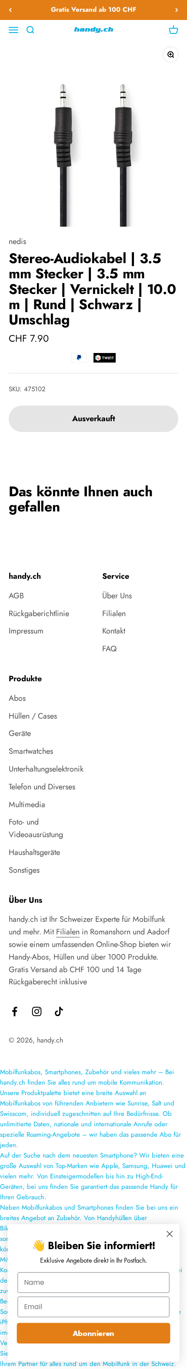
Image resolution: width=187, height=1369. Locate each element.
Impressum (26, 631)
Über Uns (117, 595)
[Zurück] (10, 10)
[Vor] (176, 10)
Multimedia (27, 804)
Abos (17, 698)
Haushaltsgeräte (34, 852)
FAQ (109, 648)
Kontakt (113, 631)
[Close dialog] (170, 1234)
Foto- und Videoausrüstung (36, 828)
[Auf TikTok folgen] (59, 1011)
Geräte (20, 733)
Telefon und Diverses (42, 786)
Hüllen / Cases (33, 716)
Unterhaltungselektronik (46, 769)
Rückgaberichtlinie (39, 613)
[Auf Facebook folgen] (14, 1011)
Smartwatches (31, 751)
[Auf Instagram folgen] (37, 1011)
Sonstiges (24, 870)
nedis (17, 241)
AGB (16, 595)
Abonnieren (93, 1333)
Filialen (114, 613)
